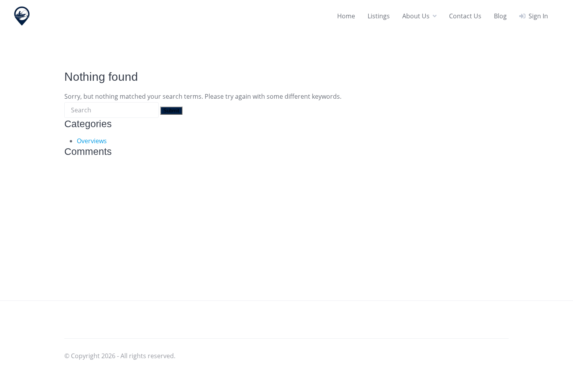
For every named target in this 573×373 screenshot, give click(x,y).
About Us (416, 16)
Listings (379, 16)
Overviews (92, 141)
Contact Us (465, 16)
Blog (500, 16)
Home (346, 16)
